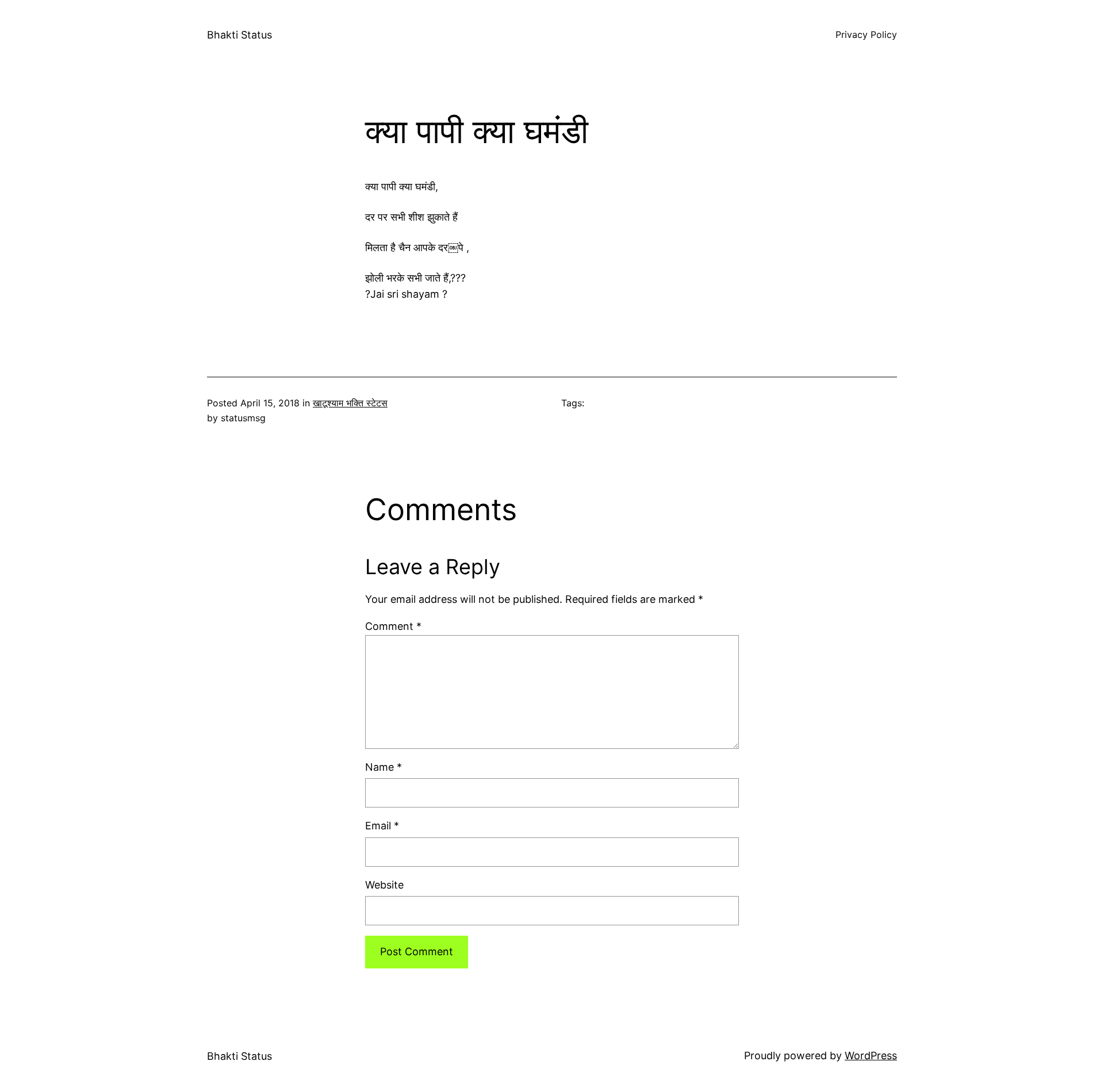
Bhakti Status (239, 35)
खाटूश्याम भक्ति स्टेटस (350, 403)
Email (382, 826)
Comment (393, 626)
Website (384, 885)
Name (383, 767)
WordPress (871, 1055)
